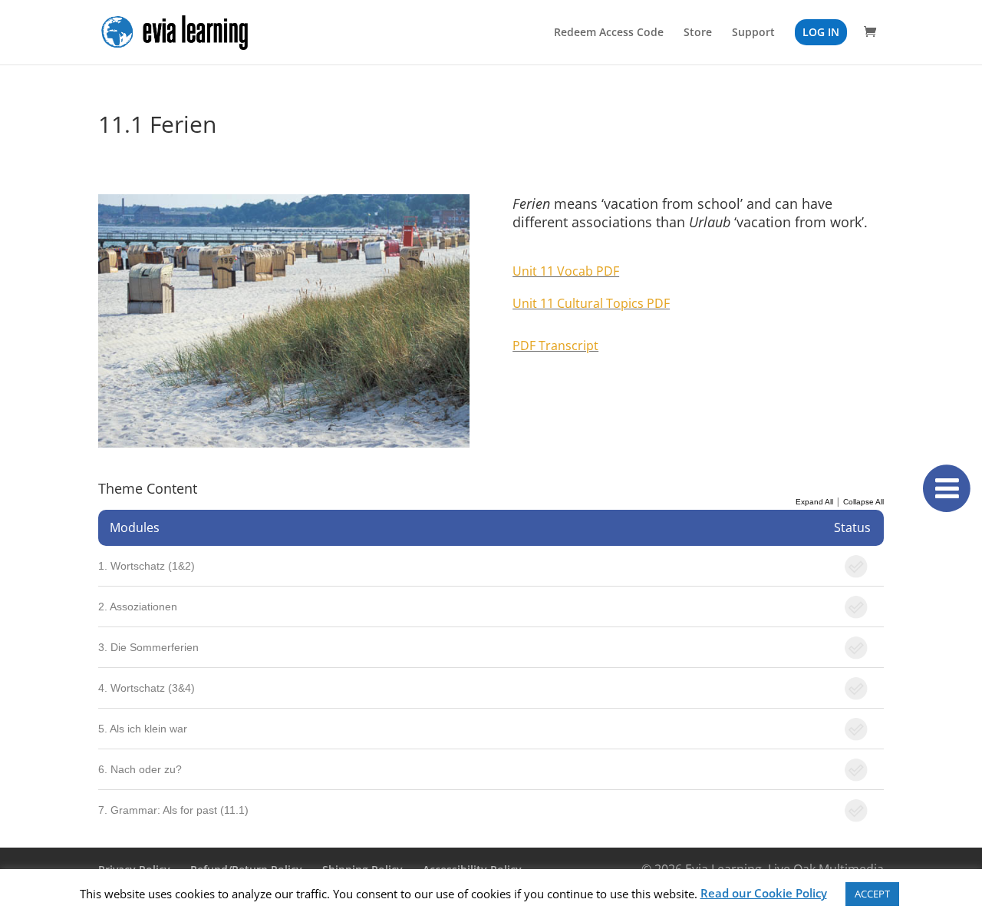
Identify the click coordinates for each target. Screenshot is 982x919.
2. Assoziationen (137, 606)
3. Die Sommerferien (148, 647)
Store (698, 33)
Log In (820, 32)
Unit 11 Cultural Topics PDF (591, 303)
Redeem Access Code (609, 33)
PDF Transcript (555, 345)
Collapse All (863, 502)
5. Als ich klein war (142, 728)
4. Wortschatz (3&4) (146, 688)
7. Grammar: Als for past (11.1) (173, 810)
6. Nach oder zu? (140, 769)
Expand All (814, 502)
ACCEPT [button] (872, 894)
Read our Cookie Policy (763, 893)
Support (753, 33)
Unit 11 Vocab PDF (565, 271)
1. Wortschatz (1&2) (146, 566)
